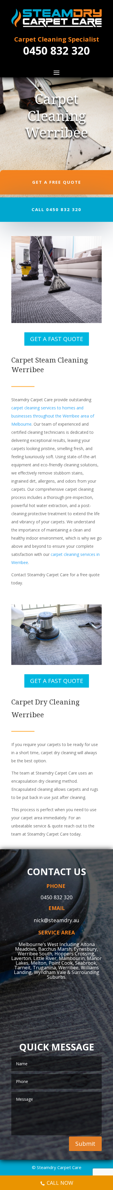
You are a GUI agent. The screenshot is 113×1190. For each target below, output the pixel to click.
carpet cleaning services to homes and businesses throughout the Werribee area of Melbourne (52, 416)
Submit (85, 1144)
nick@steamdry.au (56, 920)
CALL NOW (60, 1182)
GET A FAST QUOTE (56, 339)
